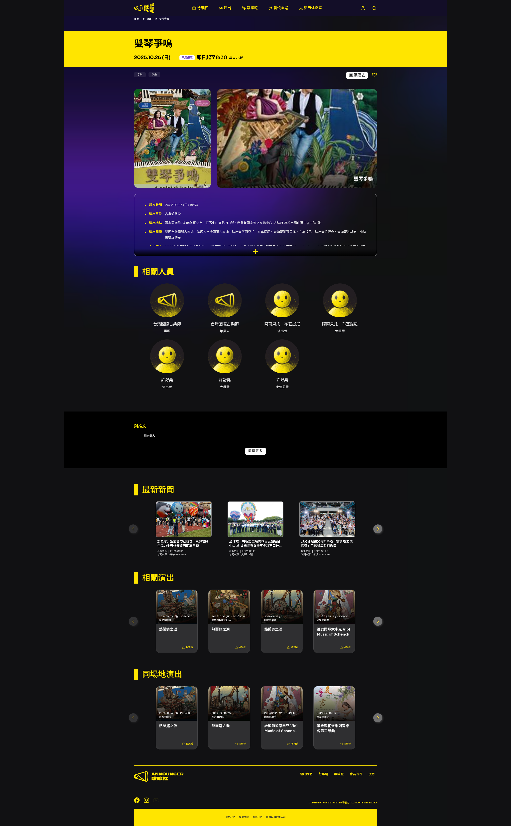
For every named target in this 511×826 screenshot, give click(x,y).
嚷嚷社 (144, 8)
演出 (149, 18)
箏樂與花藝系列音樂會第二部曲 (333, 728)
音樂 (140, 74)
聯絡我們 (257, 817)
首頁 (136, 18)
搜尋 (371, 774)
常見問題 (244, 817)
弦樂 (154, 74)
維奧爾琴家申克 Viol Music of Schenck (333, 632)
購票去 (359, 75)
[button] (377, 528)
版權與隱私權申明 (275, 817)
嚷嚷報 (339, 774)
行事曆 (323, 774)
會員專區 (356, 774)
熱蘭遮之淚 (168, 629)
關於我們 (306, 774)
